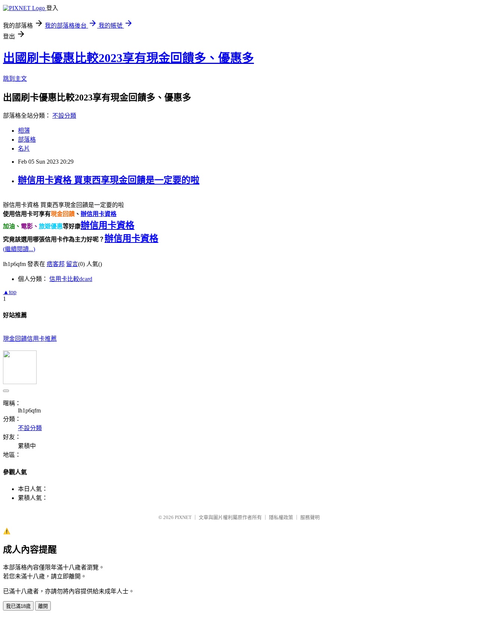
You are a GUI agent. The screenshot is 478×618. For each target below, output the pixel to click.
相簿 (24, 130)
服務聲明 (310, 517)
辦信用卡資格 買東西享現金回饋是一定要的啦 (108, 180)
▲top (9, 292)
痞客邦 (56, 264)
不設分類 (64, 115)
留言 (72, 264)
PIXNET (183, 517)
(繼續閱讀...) (19, 249)
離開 (43, 606)
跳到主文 (15, 78)
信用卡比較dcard (70, 279)
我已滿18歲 (18, 606)
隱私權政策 (281, 517)
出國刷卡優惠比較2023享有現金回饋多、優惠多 (128, 58)
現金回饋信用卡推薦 (30, 339)
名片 (24, 148)
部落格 (27, 139)
